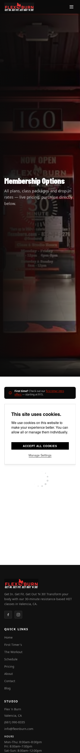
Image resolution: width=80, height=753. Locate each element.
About (8, 674)
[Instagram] (18, 614)
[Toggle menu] (71, 7)
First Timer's (13, 645)
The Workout (13, 652)
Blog (7, 688)
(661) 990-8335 (14, 722)
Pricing (9, 666)
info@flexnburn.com (18, 729)
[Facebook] (8, 614)
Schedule (10, 659)
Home (8, 637)
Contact (9, 681)
